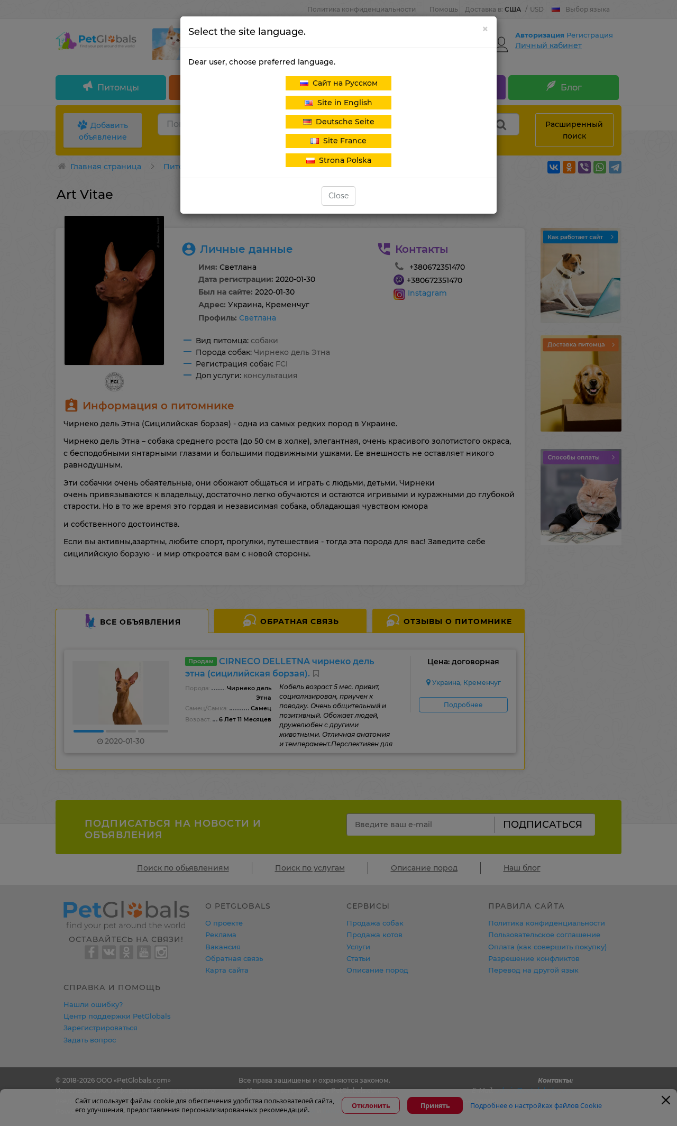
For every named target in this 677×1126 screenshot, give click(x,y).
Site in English (342, 102)
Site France (343, 140)
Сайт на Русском (343, 83)
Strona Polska (343, 160)
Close (338, 195)
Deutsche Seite (343, 121)
